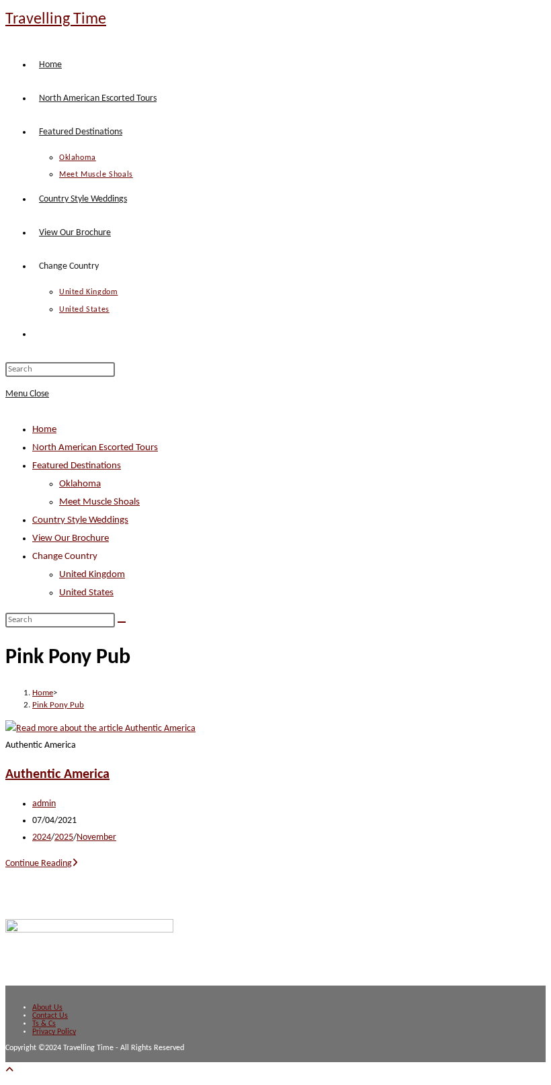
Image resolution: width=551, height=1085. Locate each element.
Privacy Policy (54, 1032)
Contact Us (50, 1016)
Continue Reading (41, 864)
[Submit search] (121, 622)
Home (44, 430)
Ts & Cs (44, 1024)
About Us (47, 1008)
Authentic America (57, 774)
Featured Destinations (76, 466)
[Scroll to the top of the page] (9, 1071)
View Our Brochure (70, 538)
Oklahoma (80, 484)
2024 (41, 837)
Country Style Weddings (80, 520)
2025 (63, 837)
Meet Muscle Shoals (99, 502)
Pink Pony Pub (58, 705)
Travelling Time (55, 19)
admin (44, 804)
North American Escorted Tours (95, 448)
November (96, 837)
